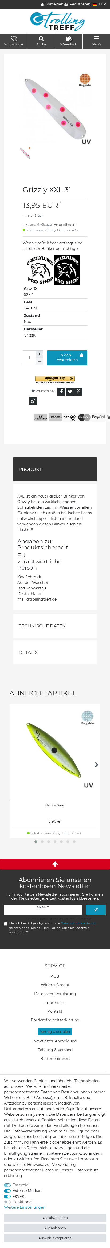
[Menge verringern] (39, 361)
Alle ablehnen (55, 1228)
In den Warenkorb (67, 357)
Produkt (30, 469)
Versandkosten (65, 224)
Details (28, 652)
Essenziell (21, 1185)
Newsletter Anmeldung (55, 1041)
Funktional (23, 1201)
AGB (55, 976)
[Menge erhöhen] (39, 354)
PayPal (19, 1196)
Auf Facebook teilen (61, 392)
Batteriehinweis (55, 1058)
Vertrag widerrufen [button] (55, 1032)
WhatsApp (33, 401)
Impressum (55, 1002)
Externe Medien (27, 1190)
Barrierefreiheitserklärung (55, 1020)
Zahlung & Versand (55, 1049)
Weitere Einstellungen (24, 1207)
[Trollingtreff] (55, 21)
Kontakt (55, 1011)
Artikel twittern (70, 392)
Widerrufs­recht (55, 985)
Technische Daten (42, 626)
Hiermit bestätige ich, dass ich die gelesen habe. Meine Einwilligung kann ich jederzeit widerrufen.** (52, 928)
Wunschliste (45, 391)
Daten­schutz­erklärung (55, 993)
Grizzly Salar (55, 805)
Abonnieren (96, 910)
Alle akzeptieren (55, 1218)
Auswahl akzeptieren (55, 1238)
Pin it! (78, 392)
